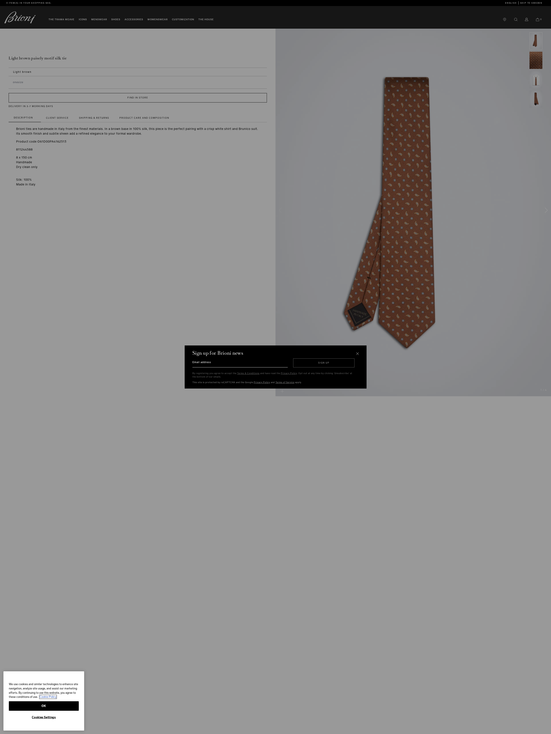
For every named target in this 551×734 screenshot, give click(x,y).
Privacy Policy (289, 373)
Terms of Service (285, 382)
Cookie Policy (48, 696)
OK (44, 706)
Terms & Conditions (248, 373)
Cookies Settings (44, 717)
